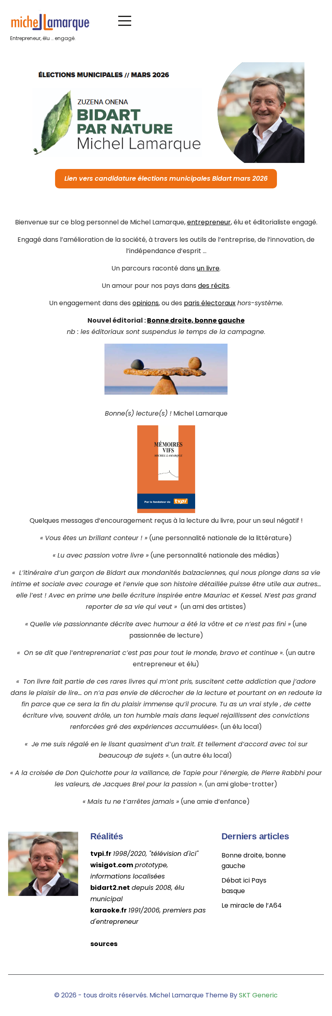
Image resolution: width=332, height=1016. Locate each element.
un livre (208, 268)
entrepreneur (209, 222)
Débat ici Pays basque (243, 886)
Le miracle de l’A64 (251, 905)
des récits (213, 285)
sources (103, 943)
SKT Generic (258, 995)
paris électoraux (210, 303)
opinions (145, 303)
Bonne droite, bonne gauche (196, 320)
